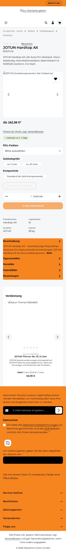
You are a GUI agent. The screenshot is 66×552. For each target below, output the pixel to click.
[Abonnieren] (58, 410)
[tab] (32, 246)
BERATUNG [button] (54, 3)
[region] (33, 94)
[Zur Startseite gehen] (33, 12)
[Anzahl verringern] (6, 196)
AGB (47, 428)
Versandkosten (13, 538)
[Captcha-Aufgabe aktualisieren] (7, 443)
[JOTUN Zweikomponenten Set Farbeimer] (33, 94)
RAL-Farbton (10, 145)
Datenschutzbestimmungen (40, 424)
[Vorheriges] (9, 94)
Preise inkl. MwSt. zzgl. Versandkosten (23, 131)
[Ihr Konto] (53, 23)
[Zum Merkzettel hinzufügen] (55, 78)
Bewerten (27, 43)
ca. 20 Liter (32, 164)
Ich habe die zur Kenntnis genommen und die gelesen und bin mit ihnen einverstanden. (35, 428)
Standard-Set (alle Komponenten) (25, 176)
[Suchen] (46, 23)
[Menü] (6, 23)
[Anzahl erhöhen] (59, 196)
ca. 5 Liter (12, 164)
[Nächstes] (57, 94)
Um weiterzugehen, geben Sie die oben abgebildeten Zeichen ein (32, 452)
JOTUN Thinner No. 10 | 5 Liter (30, 356)
